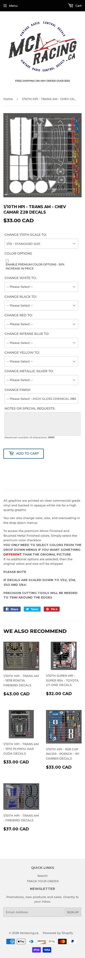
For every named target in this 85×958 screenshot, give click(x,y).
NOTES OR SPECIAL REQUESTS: (30, 408)
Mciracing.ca (29, 933)
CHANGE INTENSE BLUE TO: (27, 334)
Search (42, 875)
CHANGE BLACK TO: (21, 297)
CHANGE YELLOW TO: (22, 352)
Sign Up (73, 912)
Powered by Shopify (58, 933)
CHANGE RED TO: (19, 315)
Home (8, 99)
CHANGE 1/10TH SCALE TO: (26, 235)
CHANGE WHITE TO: (20, 278)
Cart (78, 5)
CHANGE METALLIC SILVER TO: (29, 371)
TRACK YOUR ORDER (42, 881)
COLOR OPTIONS (18, 253)
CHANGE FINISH (17, 390)
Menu (13, 5)
